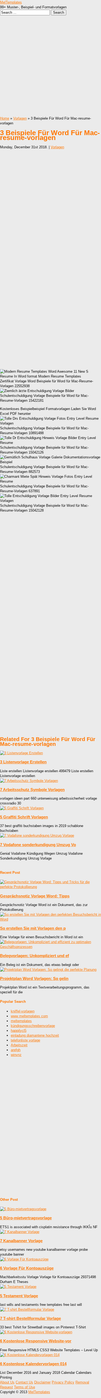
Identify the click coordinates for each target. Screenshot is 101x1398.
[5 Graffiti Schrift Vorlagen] (22, 808)
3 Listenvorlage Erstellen (23, 762)
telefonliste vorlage (25, 1040)
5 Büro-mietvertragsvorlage (26, 1218)
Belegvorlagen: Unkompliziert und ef (34, 955)
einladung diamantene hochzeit (35, 1035)
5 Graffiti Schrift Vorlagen (24, 817)
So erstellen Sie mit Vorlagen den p (33, 928)
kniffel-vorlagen (22, 1011)
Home (4, 118)
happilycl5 (18, 1031)
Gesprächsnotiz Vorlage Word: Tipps (34, 896)
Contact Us (24, 1382)
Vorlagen (20, 118)
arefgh (15, 1050)
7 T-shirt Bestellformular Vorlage (30, 1318)
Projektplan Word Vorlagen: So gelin (34, 978)
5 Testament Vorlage (19, 1295)
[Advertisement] (50, 65)
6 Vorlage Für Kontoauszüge (27, 1268)
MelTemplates (11, 2)
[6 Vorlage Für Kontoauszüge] (24, 1259)
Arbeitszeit (19, 1045)
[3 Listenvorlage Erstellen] (21, 753)
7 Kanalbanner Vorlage (21, 1240)
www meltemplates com (29, 1016)
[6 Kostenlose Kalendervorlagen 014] (30, 1355)
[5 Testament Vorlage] (18, 1287)
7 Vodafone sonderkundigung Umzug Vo (38, 844)
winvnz (16, 1055)
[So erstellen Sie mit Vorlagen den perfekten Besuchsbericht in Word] (50, 919)
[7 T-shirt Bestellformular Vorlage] (27, 1309)
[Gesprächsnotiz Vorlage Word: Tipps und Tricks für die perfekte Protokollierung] (50, 887)
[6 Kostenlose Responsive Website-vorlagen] (36, 1332)
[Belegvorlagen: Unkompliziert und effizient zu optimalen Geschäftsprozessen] (50, 947)
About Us (7, 1382)
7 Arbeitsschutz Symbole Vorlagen (32, 789)
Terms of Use (24, 1387)
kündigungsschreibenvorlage (33, 1026)
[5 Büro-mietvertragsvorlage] (23, 1209)
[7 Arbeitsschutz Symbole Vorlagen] (29, 781)
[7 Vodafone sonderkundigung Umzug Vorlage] (37, 835)
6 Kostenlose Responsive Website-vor (35, 1341)
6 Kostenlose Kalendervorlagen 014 (33, 1363)
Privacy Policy (63, 1382)
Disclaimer (42, 1382)
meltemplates (21, 1021)
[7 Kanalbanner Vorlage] (19, 1232)
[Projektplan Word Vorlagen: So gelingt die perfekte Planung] (48, 970)
